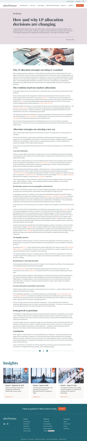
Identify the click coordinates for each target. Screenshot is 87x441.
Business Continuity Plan (40, 439)
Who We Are (46, 421)
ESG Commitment (48, 426)
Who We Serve (24, 5)
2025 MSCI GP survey (20, 269)
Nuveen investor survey (20, 108)
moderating (16, 118)
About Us (63, 5)
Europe (65, 426)
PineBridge (30, 227)
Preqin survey (32, 270)
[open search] (83, 1)
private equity (42, 176)
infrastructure (60, 174)
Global (65, 421)
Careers (78, 1)
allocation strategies (30, 116)
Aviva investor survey (45, 162)
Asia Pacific (66, 428)
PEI (57, 218)
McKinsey (44, 97)
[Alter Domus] (10, 5)
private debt (70, 174)
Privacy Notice (31, 439)
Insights (70, 5)
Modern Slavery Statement (52, 439)
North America (67, 424)
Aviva (22, 101)
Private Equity (26, 421)
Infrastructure (26, 428)
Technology (41, 5)
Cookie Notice (24, 439)
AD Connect (70, 1)
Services (32, 5)
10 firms (64, 209)
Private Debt (26, 424)
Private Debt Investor (30, 174)
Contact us (80, 5)
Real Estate (26, 426)
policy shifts (48, 196)
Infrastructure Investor (19, 173)
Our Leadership (47, 424)
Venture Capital (27, 431)
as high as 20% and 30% (45, 103)
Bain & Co (23, 247)
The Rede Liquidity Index (59, 196)
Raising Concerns (48, 428)
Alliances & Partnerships (52, 5)
